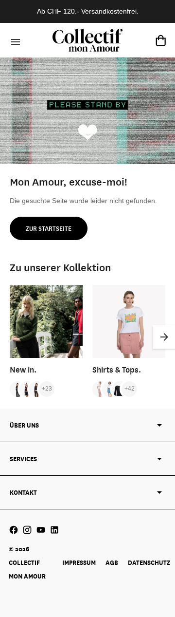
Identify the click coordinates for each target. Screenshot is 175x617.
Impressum (79, 562)
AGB (111, 562)
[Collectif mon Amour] (87, 40)
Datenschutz (149, 562)
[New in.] (46, 321)
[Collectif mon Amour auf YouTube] (41, 530)
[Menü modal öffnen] (14, 40)
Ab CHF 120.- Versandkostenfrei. (88, 11)
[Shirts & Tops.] (128, 321)
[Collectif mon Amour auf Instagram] (27, 530)
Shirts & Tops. (116, 369)
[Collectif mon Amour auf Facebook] (13, 530)
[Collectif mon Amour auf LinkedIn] (54, 530)
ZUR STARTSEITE (48, 228)
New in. (23, 369)
